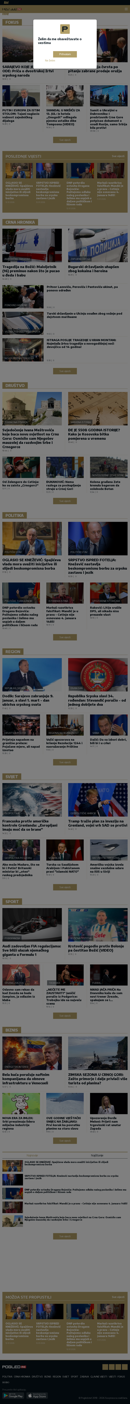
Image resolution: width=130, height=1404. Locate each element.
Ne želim (50, 60)
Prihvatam (65, 54)
